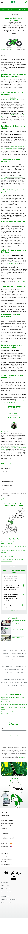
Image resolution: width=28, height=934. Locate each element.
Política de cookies (5, 885)
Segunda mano (8, 676)
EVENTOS (13, 9)
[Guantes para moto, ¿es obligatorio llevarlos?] (6, 638)
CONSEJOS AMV (5, 9)
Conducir (14, 653)
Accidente (15, 672)
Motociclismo (7, 650)
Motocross (10, 663)
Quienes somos (5, 856)
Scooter (17, 666)
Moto (4, 647)
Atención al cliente (6, 849)
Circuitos (12, 685)
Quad (23, 669)
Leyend (21, 676)
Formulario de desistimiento (6, 891)
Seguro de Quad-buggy (7, 820)
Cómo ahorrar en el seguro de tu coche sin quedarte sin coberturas (19, 622)
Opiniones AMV (11, 49)
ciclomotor (12, 669)
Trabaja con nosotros (6, 859)
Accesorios (7, 656)
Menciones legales (4, 882)
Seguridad (16, 647)
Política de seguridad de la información (9, 899)
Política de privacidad (5, 888)
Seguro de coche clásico (7, 831)
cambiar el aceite (13, 263)
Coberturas (21, 659)
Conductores (20, 679)
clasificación (13, 98)
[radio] (8, 406)
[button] (14, 578)
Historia (15, 676)
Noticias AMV (4, 49)
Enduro (13, 679)
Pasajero (4, 682)
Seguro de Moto (5, 815)
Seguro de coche (5, 828)
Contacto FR (4, 846)
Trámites (15, 656)
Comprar (18, 663)
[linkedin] (17, 780)
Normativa (7, 679)
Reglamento (15, 650)
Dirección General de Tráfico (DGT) (13, 99)
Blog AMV (3, 861)
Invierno (5, 666)
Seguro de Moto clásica (7, 823)
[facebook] (12, 780)
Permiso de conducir (13, 682)
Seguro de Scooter (6, 818)
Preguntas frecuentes (7, 841)
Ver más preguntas (14, 610)
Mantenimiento (22, 653)
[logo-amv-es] (14, 1)
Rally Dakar (7, 659)
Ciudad (5, 669)
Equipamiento (6, 653)
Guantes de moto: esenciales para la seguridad (13, 701)
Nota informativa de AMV (6, 902)
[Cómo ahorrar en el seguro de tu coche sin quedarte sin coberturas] (6, 623)
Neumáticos (23, 682)
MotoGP (24, 647)
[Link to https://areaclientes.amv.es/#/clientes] (26, 2)
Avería (14, 689)
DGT (18, 685)
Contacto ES (4, 843)
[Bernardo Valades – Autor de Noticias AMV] (14, 423)
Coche (9, 647)
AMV (21, 672)
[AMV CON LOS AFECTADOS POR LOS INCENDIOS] (6, 630)
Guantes (6, 685)
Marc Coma (8, 672)
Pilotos (10, 666)
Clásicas (23, 666)
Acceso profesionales (6, 864)
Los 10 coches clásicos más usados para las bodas (14, 704)
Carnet (21, 656)
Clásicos (14, 659)
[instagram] (10, 780)
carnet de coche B (15, 359)
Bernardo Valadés (5, 431)
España (23, 663)
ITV (18, 669)
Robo (22, 685)
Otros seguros (5, 833)
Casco (4, 663)
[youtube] (15, 780)
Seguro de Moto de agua (7, 825)
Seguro (22, 650)
